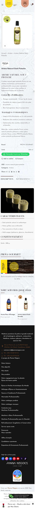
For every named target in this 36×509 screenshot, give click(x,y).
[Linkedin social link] (14, 171)
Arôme (10, 53)
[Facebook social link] (7, 171)
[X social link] (9, 171)
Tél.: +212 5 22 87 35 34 (11, 353)
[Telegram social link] (19, 171)
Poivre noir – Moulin (15, 504)
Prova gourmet (5, 317)
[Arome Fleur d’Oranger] (9, 304)
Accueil (3, 53)
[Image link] (14, 4)
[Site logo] (8, 4)
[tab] (7, 178)
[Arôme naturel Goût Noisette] (26, 304)
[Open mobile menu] (2, 5)
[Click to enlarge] (5, 46)
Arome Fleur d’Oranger (8, 314)
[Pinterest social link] (11, 171)
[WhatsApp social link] (16, 171)
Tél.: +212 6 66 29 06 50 (11, 356)
